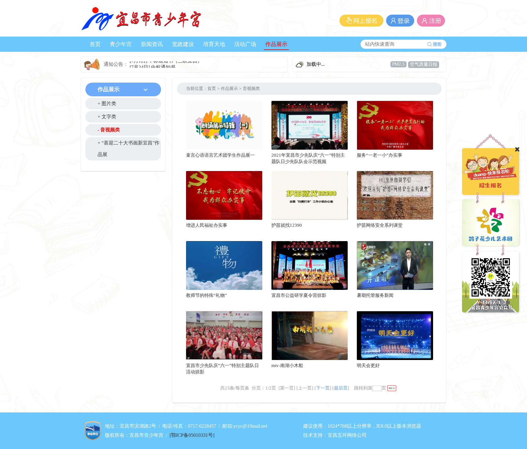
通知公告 (113, 64)
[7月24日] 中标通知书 (152, 64)
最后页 (341, 388)
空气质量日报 (423, 64)
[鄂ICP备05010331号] (192, 435)
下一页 (323, 388)
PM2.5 (398, 64)
